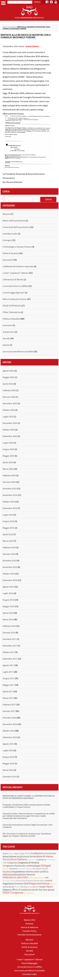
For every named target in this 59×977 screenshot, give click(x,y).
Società (6, 338)
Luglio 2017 (8, 672)
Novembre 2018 (10, 567)
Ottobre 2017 (9, 652)
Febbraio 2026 (9, 390)
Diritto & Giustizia (10, 253)
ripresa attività (8, 886)
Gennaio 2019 (9, 554)
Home (5, 27)
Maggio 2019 (8, 528)
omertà (48, 880)
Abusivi (5, 853)
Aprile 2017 (8, 691)
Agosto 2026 (8, 370)
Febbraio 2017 (9, 704)
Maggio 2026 (8, 377)
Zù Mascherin (29, 893)
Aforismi (6, 214)
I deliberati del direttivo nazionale (18, 266)
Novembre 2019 (10, 495)
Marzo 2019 (8, 541)
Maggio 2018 (8, 606)
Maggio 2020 (8, 456)
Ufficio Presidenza (21, 889)
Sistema (7, 889)
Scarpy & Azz (8, 332)
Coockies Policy (29, 931)
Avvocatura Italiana (15, 859)
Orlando (18, 883)
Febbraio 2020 (9, 475)
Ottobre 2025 (9, 410)
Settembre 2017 (10, 658)
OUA (26, 883)
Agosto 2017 (8, 665)
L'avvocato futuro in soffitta (15, 286)
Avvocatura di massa (41, 856)
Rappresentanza (39, 883)
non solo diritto (9, 880)
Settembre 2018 (10, 580)
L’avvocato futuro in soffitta (29, 967)
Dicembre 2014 (9, 776)
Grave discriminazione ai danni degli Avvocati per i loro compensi (27, 825)
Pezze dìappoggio (29, 963)
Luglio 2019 (8, 514)
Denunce (6, 868)
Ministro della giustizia (36, 877)
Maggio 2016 (8, 763)
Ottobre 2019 (9, 501)
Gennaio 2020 (9, 482)
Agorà (11, 853)
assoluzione (22, 856)
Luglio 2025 (8, 416)
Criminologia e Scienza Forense (17, 246)
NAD (46, 877)
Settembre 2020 (10, 436)
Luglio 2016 (8, 750)
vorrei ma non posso (42, 889)
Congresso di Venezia (28, 862)
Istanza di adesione (29, 927)
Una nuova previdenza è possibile (18, 351)
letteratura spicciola (15, 877)
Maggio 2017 (8, 685)
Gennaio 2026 (9, 397)
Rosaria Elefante (32, 46)
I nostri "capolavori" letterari (16, 273)
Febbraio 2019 (9, 547)
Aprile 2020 (8, 462)
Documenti (12, 27)
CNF (4, 862)
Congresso (12, 862)
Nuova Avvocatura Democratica (30, 880)
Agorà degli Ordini (22, 853)
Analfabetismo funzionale (43, 853)
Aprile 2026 (8, 384)
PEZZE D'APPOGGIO (12, 305)
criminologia (33, 865)
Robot (17, 886)
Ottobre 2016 (9, 730)
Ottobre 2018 (9, 573)
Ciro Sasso (50, 859)
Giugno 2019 (8, 521)
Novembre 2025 (10, 403)
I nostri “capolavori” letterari (30, 959)
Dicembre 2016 (9, 717)
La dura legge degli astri (13, 292)
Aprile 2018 (8, 613)
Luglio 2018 (8, 593)
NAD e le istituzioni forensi (14, 299)
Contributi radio (10, 233)
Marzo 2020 (8, 469)
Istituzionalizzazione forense (19, 874)
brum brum (31, 859)
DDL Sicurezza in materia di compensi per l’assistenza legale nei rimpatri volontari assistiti (27, 834)
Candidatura (41, 859)
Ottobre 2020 (9, 429)
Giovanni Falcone (24, 868)
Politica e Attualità (11, 318)
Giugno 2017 (8, 678)
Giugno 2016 (8, 757)
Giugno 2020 (8, 449)
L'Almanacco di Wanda (13, 279)
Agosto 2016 (8, 744)
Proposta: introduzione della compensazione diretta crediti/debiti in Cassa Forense (26, 805)
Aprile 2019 (8, 534)
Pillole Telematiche (11, 312)
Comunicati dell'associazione (16, 227)
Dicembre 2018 (9, 560)
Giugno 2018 (8, 600)
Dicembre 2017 (9, 639)
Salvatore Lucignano (29, 886)
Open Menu (3, 3)
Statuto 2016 (29, 920)
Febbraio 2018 (9, 626)
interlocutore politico (36, 871)
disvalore (13, 868)
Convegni (7, 240)
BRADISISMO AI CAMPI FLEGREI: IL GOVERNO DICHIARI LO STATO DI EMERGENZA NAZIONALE (29, 797)
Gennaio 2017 (9, 711)
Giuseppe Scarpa (40, 868)
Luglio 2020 (8, 442)
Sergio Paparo (46, 886)
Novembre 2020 (10, 423)
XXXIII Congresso (13, 892)
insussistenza (18, 871)
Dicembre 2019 (9, 488)
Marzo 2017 (8, 698)
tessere (6, 345)
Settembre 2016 (10, 737)
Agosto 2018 (8, 586)
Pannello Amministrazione (30, 934)
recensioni (7, 325)
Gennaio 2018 (9, 632)
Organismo (8, 883)
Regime (53, 884)
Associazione (9, 856)
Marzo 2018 (8, 619)
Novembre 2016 (10, 724)
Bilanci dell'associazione (14, 220)
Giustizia (7, 871)
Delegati (46, 865)
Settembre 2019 (10, 508)
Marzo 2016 (8, 770)
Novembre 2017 (10, 645)
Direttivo (29, 923)
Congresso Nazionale (14, 865)
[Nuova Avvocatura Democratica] (29, 20)
